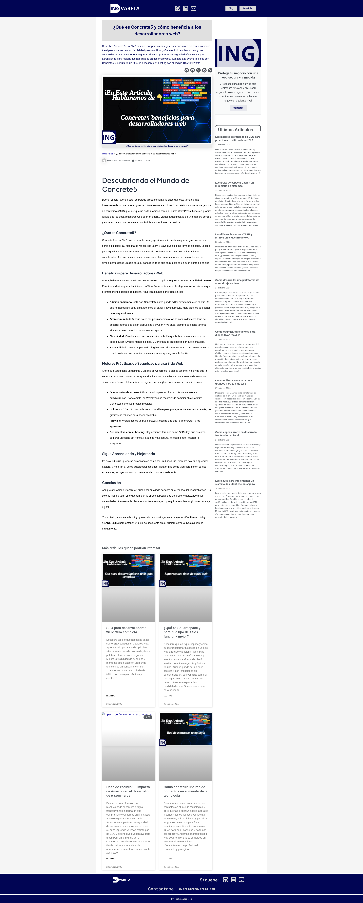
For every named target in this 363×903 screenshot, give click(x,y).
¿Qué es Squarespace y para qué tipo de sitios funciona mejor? (182, 632)
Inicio (104, 153)
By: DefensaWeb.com (181, 898)
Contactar (238, 108)
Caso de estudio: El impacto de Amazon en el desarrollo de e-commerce (128, 791)
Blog (111, 153)
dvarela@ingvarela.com (197, 889)
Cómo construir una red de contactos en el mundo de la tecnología (185, 791)
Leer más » (111, 696)
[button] (186, 70)
